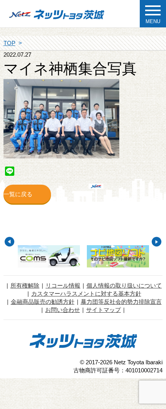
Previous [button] (9, 242)
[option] (48, 256)
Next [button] (156, 242)
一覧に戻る (17, 194)
